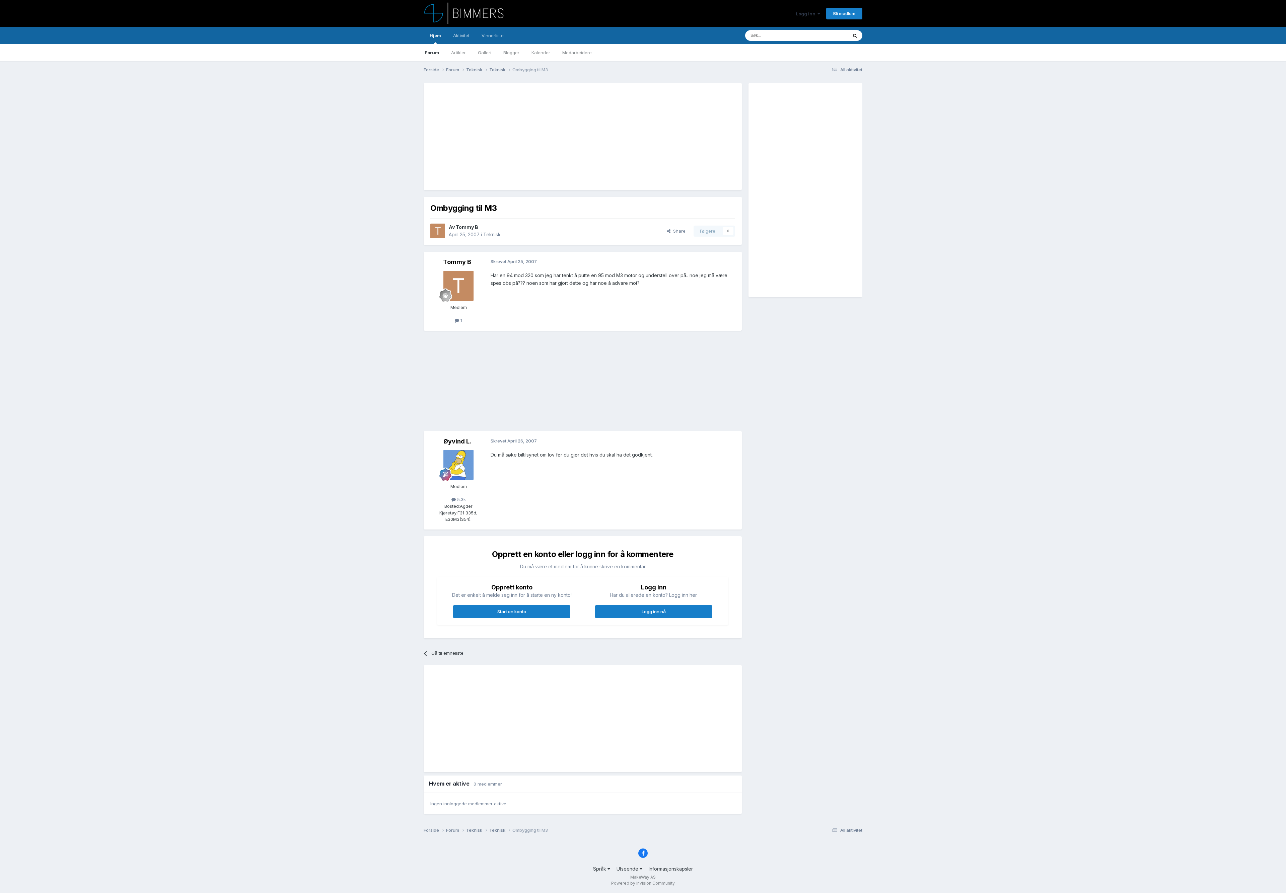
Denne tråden (825, 35)
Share (678, 231)
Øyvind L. (457, 441)
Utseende (628, 869)
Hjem (435, 35)
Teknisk (492, 234)
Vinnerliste (493, 35)
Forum (432, 52)
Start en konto (511, 611)
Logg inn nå (654, 611)
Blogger (511, 52)
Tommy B (467, 227)
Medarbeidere (577, 52)
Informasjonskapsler (671, 869)
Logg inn (806, 13)
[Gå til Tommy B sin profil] (437, 231)
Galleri (484, 52)
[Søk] (855, 35)
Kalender (540, 52)
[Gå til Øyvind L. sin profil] (458, 465)
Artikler (458, 52)
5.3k (461, 499)
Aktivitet (461, 35)
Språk (600, 869)
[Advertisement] (552, 136)
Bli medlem (844, 13)
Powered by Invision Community (643, 883)
